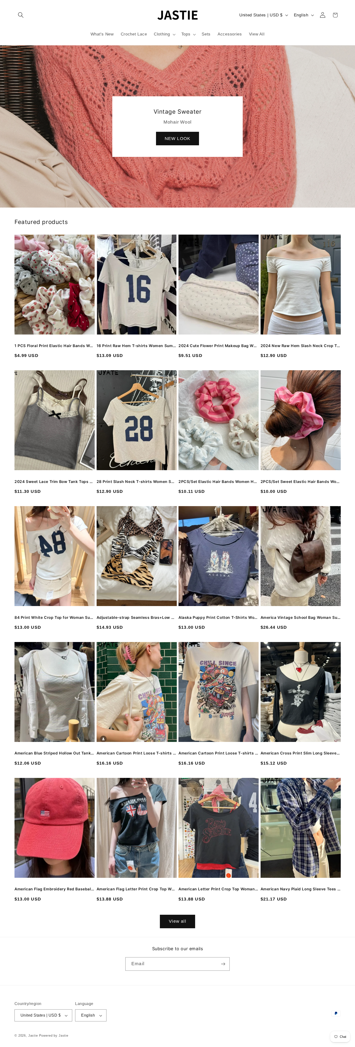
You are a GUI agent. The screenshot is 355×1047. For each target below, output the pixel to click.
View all (177, 921)
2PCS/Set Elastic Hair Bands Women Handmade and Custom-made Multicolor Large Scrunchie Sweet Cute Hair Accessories (218, 481)
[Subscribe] (223, 964)
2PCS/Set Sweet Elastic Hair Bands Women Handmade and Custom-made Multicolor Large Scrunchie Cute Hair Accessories (301, 481)
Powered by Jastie (53, 1035)
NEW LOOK (178, 138)
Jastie (33, 1035)
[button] (20, 15)
